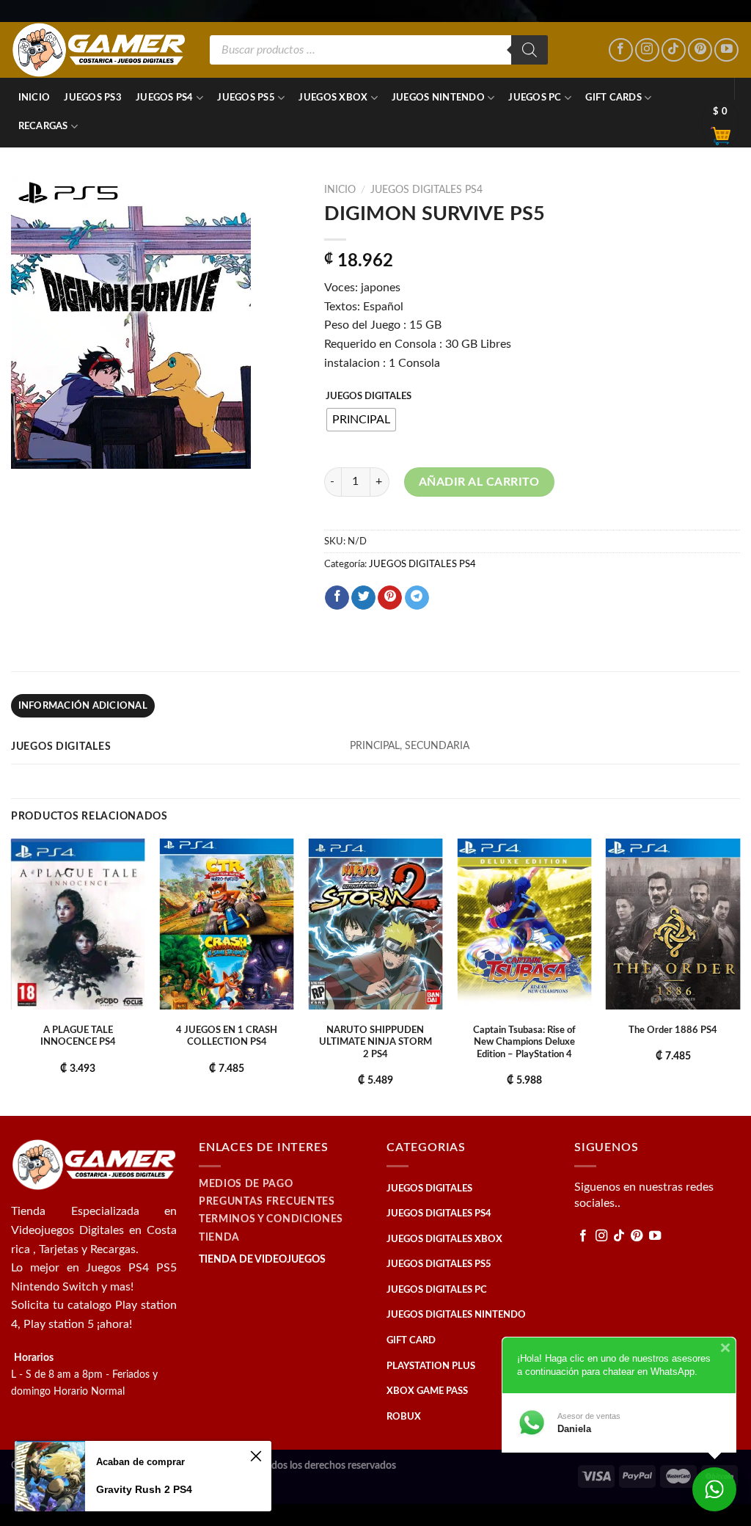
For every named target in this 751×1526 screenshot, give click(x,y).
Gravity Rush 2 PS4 (144, 1489)
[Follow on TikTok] (674, 50)
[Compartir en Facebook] (337, 597)
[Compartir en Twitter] (363, 597)
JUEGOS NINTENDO (438, 97)
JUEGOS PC (534, 97)
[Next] (739, 975)
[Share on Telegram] (417, 597)
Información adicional (82, 705)
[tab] (83, 706)
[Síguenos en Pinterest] (700, 50)
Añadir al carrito (479, 482)
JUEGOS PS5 (246, 97)
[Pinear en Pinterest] (390, 597)
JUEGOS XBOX (332, 97)
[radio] (361, 420)
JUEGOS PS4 (165, 97)
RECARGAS (43, 126)
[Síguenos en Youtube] (726, 50)
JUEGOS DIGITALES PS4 (426, 190)
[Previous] (12, 975)
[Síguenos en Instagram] (647, 50)
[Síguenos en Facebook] (621, 50)
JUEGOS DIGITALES (368, 396)
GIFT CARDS (613, 97)
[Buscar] (529, 50)
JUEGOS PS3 (93, 97)
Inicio (34, 97)
